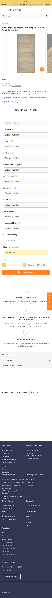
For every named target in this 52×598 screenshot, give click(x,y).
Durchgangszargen (32, 459)
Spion (5, 200)
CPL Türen (5, 456)
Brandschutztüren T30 (9, 506)
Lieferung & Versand (8, 548)
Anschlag (7, 129)
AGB (3, 533)
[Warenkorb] (43, 9)
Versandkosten (16, 86)
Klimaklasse (8, 188)
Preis (4, 79)
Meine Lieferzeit (10, 247)
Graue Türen (6, 453)
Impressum (5, 552)
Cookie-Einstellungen (9, 555)
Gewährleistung (7, 542)
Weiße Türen (30, 479)
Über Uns (29, 516)
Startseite (5, 23)
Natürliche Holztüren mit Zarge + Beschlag (13, 497)
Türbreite (7, 153)
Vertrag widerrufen (11, 577)
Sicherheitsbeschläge (9, 519)
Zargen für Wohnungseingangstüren (34, 454)
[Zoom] (42, 69)
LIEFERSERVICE (8, 360)
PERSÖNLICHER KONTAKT (13, 366)
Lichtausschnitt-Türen (9, 463)
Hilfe (27, 519)
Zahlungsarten (7, 545)
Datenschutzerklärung (9, 536)
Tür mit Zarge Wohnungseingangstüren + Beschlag (11, 491)
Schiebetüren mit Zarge (33, 506)
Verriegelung (8, 211)
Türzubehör (6, 472)
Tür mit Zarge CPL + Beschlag (11, 486)
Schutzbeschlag (10, 235)
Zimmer (6, 118)
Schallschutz (8, 176)
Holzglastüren (6, 466)
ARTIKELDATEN (8, 355)
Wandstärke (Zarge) (11, 165)
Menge (4, 260)
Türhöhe (7, 141)
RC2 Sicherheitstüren (9, 509)
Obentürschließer (10, 223)
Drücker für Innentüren (9, 516)
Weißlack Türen (7, 450)
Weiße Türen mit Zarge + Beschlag (13, 479)
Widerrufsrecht (7, 539)
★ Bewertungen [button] (49, 301)
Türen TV (29, 522)
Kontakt (28, 525)
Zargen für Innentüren (33, 450)
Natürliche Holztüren (9, 460)
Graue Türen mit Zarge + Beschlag (13, 482)
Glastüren (5, 469)
